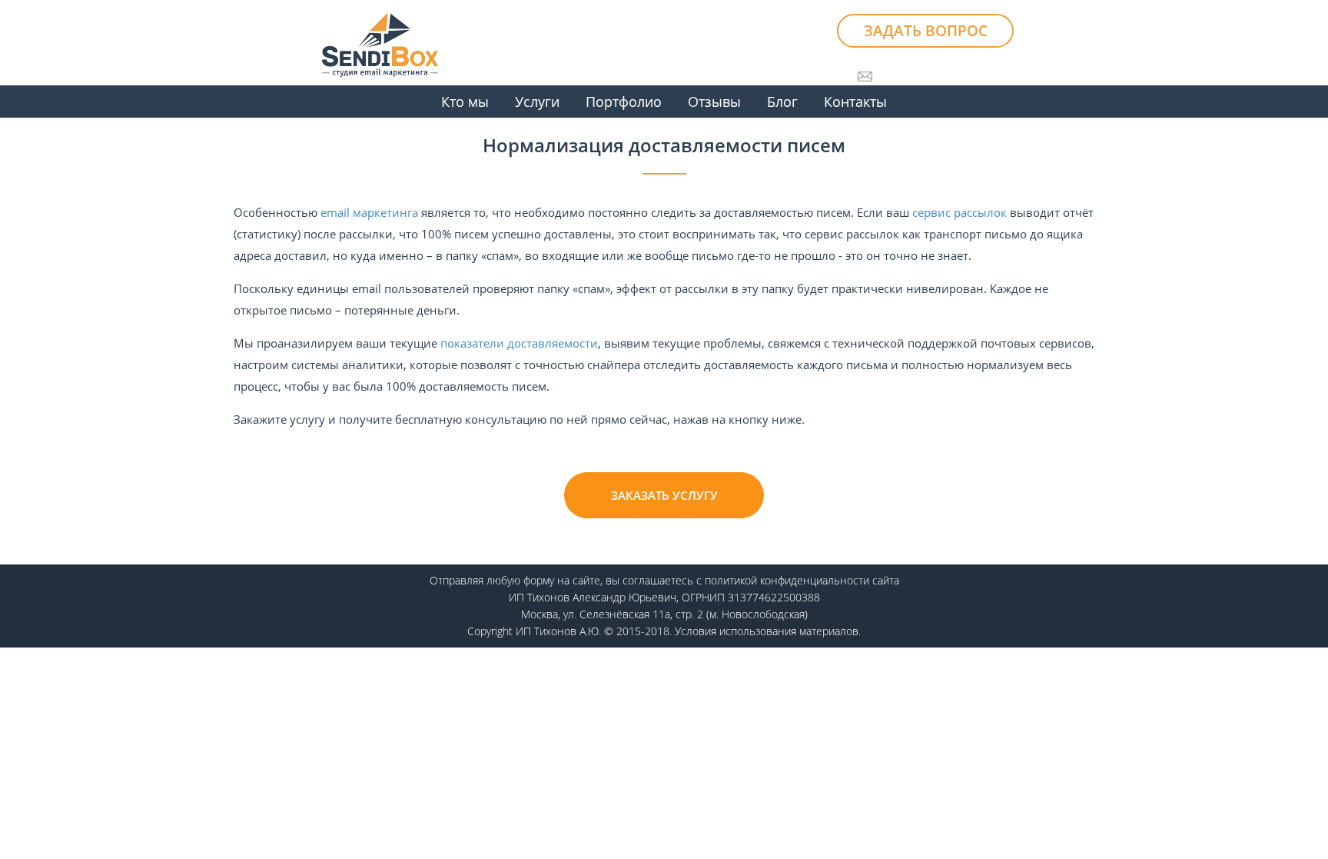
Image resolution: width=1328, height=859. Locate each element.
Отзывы (714, 101)
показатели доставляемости (519, 343)
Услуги (537, 101)
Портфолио (624, 101)
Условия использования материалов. (768, 631)
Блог (782, 101)
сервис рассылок (959, 212)
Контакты (855, 101)
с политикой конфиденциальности (782, 580)
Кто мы (465, 101)
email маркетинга (369, 212)
